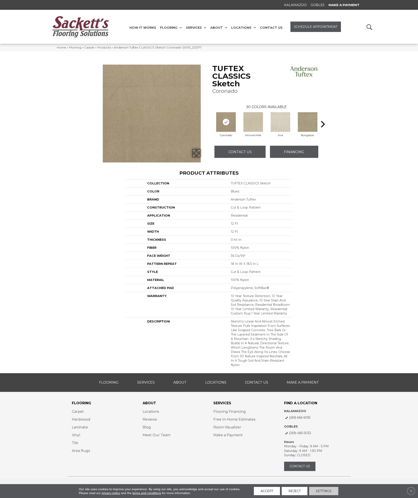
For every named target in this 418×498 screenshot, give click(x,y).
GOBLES (291, 426)
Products (104, 47)
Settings (324, 491)
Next (322, 117)
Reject (294, 491)
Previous (210, 117)
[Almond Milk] (253, 122)
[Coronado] (226, 122)
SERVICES (222, 403)
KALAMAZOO (295, 411)
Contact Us (240, 152)
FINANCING (294, 152)
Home (61, 47)
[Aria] (280, 122)
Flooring (75, 47)
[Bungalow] (308, 122)
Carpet (89, 47)
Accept (267, 491)
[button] (369, 27)
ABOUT (149, 403)
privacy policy (111, 493)
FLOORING (81, 403)
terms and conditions (146, 493)
